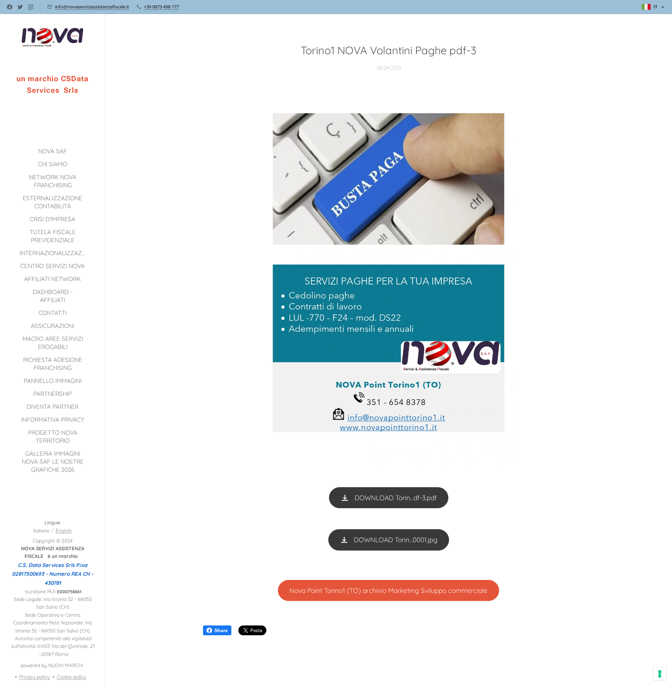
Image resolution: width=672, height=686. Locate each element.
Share (221, 630)
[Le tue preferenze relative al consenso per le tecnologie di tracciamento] (659, 673)
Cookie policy (71, 677)
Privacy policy (34, 677)
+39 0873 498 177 (161, 7)
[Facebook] (9, 7)
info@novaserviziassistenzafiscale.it (92, 7)
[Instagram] (30, 7)
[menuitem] (52, 151)
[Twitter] (20, 7)
